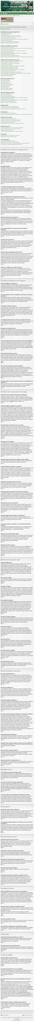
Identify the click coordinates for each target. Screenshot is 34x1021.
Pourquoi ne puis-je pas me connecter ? (8, 38)
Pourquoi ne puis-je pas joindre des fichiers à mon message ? (12, 69)
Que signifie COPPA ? (5, 34)
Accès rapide (1, 13)
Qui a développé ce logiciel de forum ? (8, 140)
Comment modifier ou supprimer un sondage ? (10, 67)
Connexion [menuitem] (31, 13)
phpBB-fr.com (19, 1020)
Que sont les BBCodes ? (5, 79)
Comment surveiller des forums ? (7, 130)
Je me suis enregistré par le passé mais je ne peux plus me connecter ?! (15, 39)
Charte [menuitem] (28, 13)
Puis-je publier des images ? (6, 83)
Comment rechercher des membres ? (8, 122)
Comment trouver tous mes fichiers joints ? (9, 136)
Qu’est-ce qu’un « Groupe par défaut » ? (8, 101)
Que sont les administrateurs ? (7, 93)
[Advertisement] (24, 19)
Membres (6, 13)
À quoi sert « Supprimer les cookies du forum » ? (10, 42)
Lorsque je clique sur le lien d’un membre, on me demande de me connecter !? (17, 56)
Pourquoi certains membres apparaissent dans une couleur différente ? (14, 99)
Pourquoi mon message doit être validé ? (8, 74)
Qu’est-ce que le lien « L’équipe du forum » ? (9, 102)
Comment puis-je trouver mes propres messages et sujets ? (12, 123)
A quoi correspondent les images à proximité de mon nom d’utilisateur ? (14, 53)
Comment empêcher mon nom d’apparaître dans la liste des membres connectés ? (16, 48)
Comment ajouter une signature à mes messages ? (10, 63)
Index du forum (5, 24)
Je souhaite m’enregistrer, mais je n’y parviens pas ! (11, 35)
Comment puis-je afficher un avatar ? (8, 54)
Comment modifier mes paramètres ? (8, 47)
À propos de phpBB (23, 963)
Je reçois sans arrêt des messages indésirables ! (10, 107)
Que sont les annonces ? (5, 85)
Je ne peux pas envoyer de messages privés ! (10, 106)
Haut (3, 163)
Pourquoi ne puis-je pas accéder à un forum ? (9, 68)
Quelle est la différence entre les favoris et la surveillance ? (12, 127)
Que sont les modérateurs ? (6, 94)
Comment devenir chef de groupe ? (7, 98)
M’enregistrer (17, 15)
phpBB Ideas (3, 973)
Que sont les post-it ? (5, 87)
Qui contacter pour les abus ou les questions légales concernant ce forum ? (15, 143)
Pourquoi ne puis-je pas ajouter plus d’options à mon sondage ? (13, 65)
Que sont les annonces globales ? (7, 84)
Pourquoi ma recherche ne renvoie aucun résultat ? (10, 119)
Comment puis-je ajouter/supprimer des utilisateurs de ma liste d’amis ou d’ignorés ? (17, 114)
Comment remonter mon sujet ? (7, 75)
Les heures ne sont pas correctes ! (7, 49)
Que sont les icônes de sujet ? (6, 89)
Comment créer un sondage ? (6, 64)
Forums (4, 13)
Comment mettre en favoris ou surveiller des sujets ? (11, 128)
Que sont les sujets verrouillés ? (7, 88)
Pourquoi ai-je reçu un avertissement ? (8, 70)
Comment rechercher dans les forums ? (8, 118)
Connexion (10, 15)
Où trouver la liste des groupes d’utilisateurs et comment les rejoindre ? (14, 97)
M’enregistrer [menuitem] (33, 13)
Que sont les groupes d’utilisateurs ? (8, 96)
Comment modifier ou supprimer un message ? (10, 62)
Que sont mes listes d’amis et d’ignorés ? (9, 113)
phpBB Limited (4, 960)
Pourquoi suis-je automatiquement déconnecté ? (10, 41)
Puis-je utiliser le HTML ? (5, 81)
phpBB (2, 336)
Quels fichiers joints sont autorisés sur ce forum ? (10, 135)
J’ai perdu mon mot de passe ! (6, 40)
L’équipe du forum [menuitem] (27, 1015)
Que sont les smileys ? (5, 82)
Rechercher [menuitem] (32, 24)
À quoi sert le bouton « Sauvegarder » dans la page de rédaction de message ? (16, 73)
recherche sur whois (22, 984)
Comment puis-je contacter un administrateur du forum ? (11, 144)
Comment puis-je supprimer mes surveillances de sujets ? (12, 131)
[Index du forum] (17, 6)
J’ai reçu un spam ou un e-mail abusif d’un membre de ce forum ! (13, 108)
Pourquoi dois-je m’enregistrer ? (7, 33)
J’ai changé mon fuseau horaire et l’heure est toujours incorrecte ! (13, 50)
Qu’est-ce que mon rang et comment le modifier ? (10, 55)
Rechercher (3, 15)
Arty (18, 1019)
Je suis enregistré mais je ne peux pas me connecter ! (11, 36)
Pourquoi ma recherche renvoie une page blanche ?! (11, 120)
